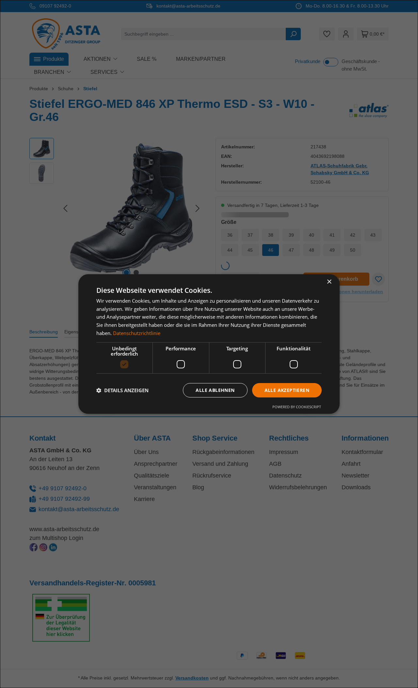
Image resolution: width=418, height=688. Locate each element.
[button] (122, 390)
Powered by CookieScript (296, 406)
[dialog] (209, 344)
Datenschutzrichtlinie (136, 333)
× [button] (329, 281)
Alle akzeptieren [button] (287, 390)
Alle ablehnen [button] (215, 390)
